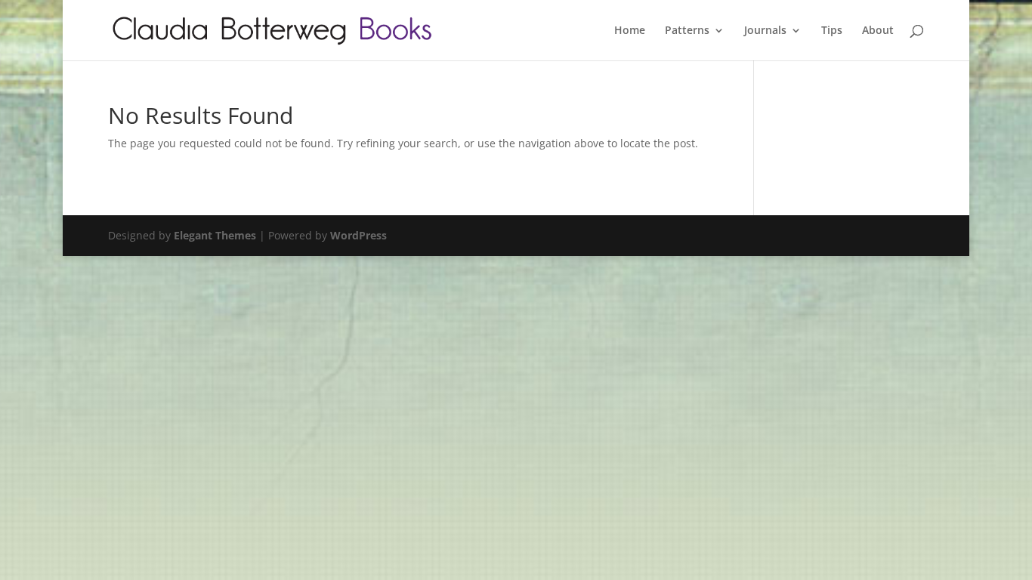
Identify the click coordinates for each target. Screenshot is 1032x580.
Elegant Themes (215, 235)
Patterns (687, 31)
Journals (765, 31)
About (878, 31)
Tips (831, 31)
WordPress (358, 235)
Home (629, 31)
